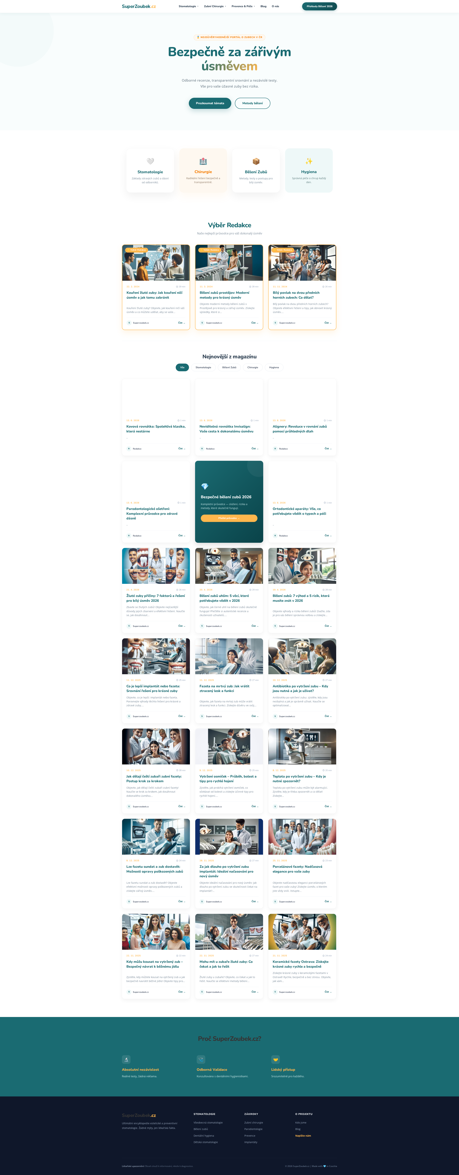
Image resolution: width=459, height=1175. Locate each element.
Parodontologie (253, 1129)
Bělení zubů (201, 1129)
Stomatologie (189, 6)
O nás (275, 6)
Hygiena (274, 367)
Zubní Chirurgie (215, 6)
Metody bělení (252, 103)
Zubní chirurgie (253, 1122)
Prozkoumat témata (210, 103)
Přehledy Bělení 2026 (319, 6)
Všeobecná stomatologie (208, 1122)
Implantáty (250, 1142)
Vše (182, 367)
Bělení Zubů (229, 367)
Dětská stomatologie (206, 1142)
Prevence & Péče (243, 6)
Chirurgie (252, 367)
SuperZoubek (139, 6)
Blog (263, 6)
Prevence (249, 1135)
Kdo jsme (300, 1122)
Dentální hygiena (204, 1135)
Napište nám (303, 1135)
